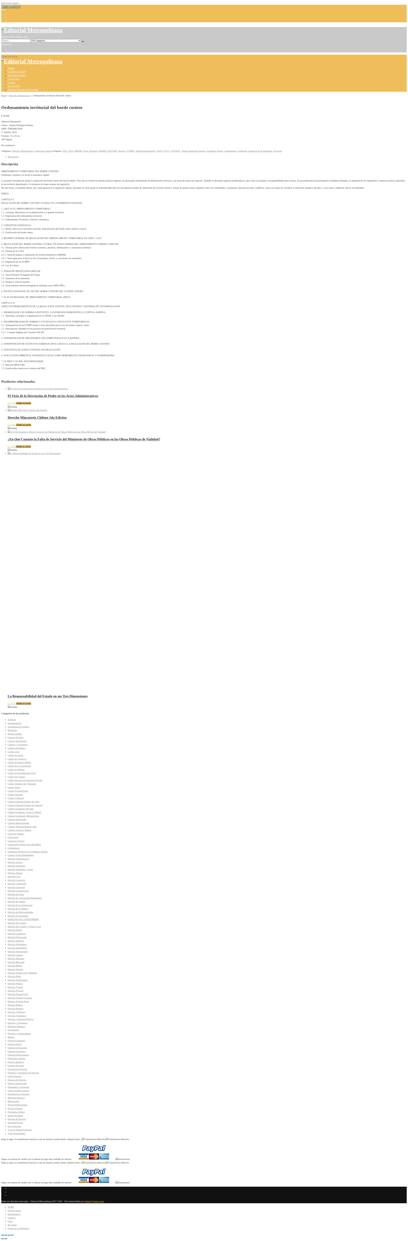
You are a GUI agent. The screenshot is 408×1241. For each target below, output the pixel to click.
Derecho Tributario (16, 1012)
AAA (70, 151)
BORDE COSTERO (108, 151)
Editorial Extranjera (17, 1051)
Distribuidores (17, 75)
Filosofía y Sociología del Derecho (23, 1073)
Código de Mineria (16, 769)
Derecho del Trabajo (17, 923)
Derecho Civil (14, 876)
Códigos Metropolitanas (18, 823)
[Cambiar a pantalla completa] (5, 1235)
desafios (122, 151)
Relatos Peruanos (15, 1116)
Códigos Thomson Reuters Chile (22, 827)
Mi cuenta (14, 86)
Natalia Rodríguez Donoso (193, 151)
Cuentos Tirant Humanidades (21, 855)
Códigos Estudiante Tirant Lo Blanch (24, 812)
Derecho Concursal (16, 887)
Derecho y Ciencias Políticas (20, 1019)
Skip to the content (9, 3)
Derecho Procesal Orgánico (20, 998)
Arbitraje (12, 719)
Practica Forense (15, 1108)
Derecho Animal (15, 873)
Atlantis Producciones (94, 1201)
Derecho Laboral (15, 955)
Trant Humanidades (16, 1133)
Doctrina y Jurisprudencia (19, 1033)
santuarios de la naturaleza (260, 151)
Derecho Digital (15, 930)
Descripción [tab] (13, 157)
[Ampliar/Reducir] (2, 1235)
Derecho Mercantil (16, 962)
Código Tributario (16, 798)
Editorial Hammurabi (145, 151)
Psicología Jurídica (16, 1112)
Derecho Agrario (15, 862)
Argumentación (15, 723)
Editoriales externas (43, 151)
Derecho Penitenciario (18, 980)
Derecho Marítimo (16, 958)
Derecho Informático (17, 944)
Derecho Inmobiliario (17, 948)
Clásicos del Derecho (17, 741)
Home (4, 95)
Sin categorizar (14, 1126)
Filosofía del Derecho (17, 1069)
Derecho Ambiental (16, 866)
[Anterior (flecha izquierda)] (2, 1238)
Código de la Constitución (19, 766)
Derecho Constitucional (18, 891)
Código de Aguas (15, 755)
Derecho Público (15, 1005)
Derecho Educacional (17, 937)
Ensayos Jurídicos (16, 1062)
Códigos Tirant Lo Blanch (19, 830)
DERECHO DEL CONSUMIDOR (23, 919)
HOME (11, 68)
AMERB (78, 151)
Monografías (13, 1101)
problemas (242, 151)
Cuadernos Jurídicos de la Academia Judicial (27, 852)
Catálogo (14, 79)
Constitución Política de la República (24, 844)
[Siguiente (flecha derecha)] (5, 1238)
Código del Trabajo (16, 777)
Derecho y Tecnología (17, 1023)
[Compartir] (9, 1235)
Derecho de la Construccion (20, 905)
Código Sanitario (15, 795)
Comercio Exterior (16, 841)
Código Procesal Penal (18, 791)
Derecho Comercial (16, 880)
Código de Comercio (17, 759)
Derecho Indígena (16, 941)
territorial (277, 151)
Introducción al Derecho (18, 1094)
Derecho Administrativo (20, 95)
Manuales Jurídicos (16, 1098)
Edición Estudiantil (16, 1040)
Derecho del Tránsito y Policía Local (24, 926)
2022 (65, 151)
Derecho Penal (14, 976)
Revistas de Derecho (17, 1119)
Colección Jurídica (16, 834)
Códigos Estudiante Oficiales (21, 809)
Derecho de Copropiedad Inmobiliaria (25, 898)
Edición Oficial (15, 1044)
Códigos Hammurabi (17, 819)
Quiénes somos (17, 72)
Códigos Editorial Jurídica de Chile (23, 802)
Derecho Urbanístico (17, 1016)
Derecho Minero (15, 966)
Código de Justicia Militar (19, 762)
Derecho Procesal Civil (18, 994)
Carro (11, 83)
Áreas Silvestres (90, 151)
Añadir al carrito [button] (23, 403)
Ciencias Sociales (15, 737)
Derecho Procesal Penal (18, 1001)
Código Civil (13, 752)
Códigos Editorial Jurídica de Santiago (25, 805)
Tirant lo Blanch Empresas (20, 1130)
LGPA (159, 151)
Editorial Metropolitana (18, 1055)
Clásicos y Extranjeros (18, 744)
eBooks (11, 1037)
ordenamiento (230, 151)
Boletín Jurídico (15, 734)
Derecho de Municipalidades (20, 912)
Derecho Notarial (15, 969)
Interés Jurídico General (18, 1090)
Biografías (12, 730)
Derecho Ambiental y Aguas (20, 869)
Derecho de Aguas (16, 894)
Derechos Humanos (16, 1026)
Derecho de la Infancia (18, 909)
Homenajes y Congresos (18, 1087)
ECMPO (131, 151)
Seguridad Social (15, 1123)
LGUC (166, 151)
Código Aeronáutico (17, 748)
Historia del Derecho (17, 1080)
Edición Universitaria (17, 1048)
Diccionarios (13, 1030)
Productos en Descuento (23, 90)
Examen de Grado (16, 1065)
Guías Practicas (14, 1076)
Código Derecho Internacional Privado (25, 780)
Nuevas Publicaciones (17, 1105)
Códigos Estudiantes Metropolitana (23, 816)
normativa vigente (215, 151)
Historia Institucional (17, 1083)
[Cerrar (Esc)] (12, 1235)
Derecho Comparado (17, 884)
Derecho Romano (15, 1008)
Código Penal (14, 787)
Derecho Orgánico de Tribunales (22, 973)
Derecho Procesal (15, 991)
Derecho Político (15, 983)
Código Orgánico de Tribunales (22, 784)
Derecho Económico (17, 934)
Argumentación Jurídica (18, 727)
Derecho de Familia (16, 901)
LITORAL (175, 151)
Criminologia (14, 848)
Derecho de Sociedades (18, 916)
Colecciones (13, 837)
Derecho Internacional (18, 951)
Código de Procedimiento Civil (22, 773)
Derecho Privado (15, 987)
